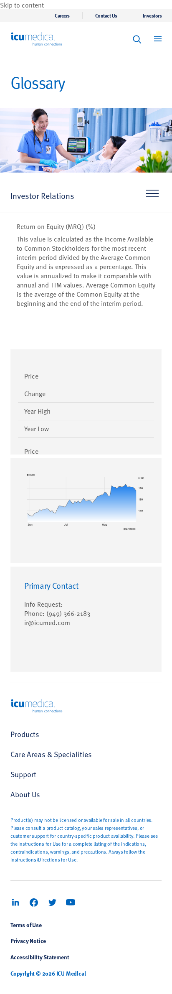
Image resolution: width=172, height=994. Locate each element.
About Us (25, 794)
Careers (62, 15)
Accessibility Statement (39, 957)
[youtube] (71, 902)
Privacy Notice (28, 940)
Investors (152, 15)
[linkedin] (15, 902)
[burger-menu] (157, 38)
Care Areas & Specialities (51, 754)
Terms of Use (26, 924)
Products (24, 734)
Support (23, 774)
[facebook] (34, 902)
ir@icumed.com (47, 622)
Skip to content (22, 4)
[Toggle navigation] (151, 196)
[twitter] (52, 902)
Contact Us (106, 15)
